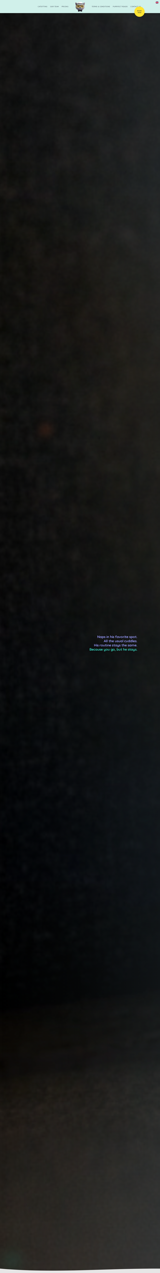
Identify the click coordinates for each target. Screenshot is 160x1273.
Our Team (54, 6)
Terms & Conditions (101, 6)
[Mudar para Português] (157, 2)
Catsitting (42, 6)
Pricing (65, 6)
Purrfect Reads (120, 6)
